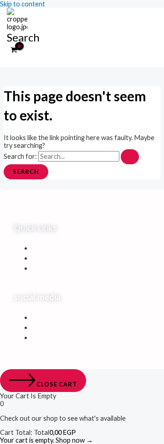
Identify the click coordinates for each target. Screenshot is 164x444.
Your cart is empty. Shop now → (46, 440)
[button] (23, 37)
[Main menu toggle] (21, 62)
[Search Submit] (130, 156)
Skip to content (22, 4)
